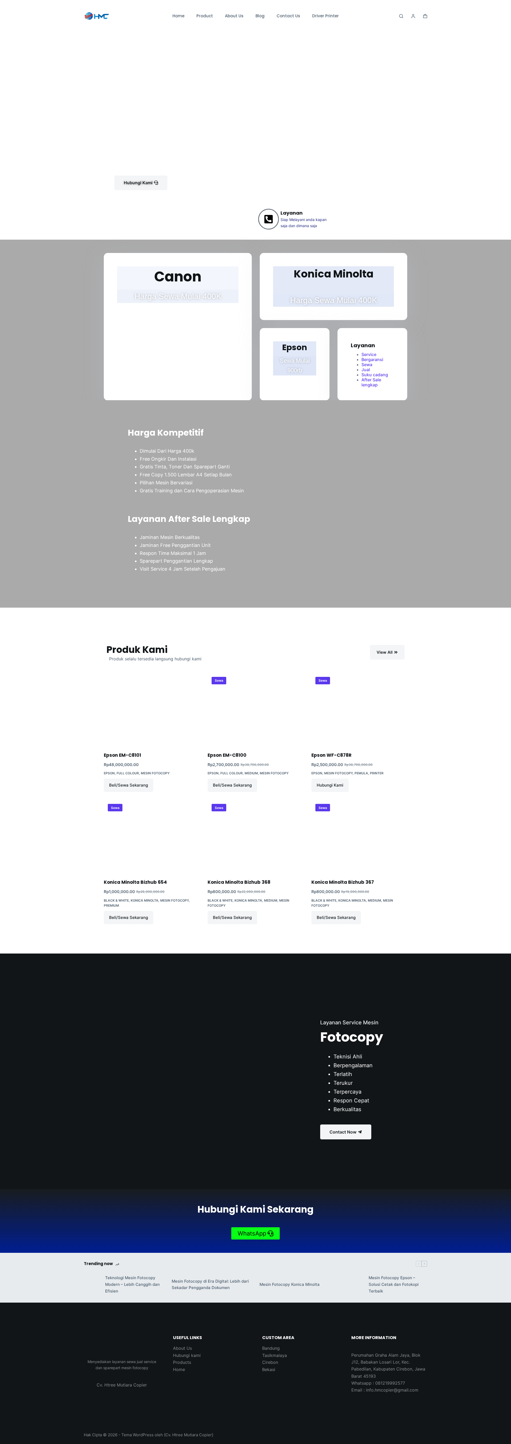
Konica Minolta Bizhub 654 (135, 882)
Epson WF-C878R (331, 755)
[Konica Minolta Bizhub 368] (255, 836)
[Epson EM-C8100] (255, 709)
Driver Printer (325, 16)
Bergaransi (372, 359)
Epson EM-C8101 (122, 755)
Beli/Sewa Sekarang (128, 785)
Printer (377, 773)
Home (178, 16)
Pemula (361, 773)
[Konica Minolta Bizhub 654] (152, 836)
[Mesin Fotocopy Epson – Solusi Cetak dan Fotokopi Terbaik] (355, 1284)
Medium (251, 773)
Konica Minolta (144, 900)
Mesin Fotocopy (155, 773)
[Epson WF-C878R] (359, 709)
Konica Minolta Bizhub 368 (239, 882)
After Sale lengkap (371, 382)
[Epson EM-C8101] (152, 709)
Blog (260, 16)
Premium (111, 905)
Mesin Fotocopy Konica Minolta (289, 1284)
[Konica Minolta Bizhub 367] (359, 836)
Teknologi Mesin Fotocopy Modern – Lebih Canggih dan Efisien (132, 1284)
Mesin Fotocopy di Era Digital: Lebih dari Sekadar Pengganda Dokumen (210, 1284)
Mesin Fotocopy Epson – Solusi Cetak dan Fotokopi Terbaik (394, 1284)
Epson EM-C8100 (227, 755)
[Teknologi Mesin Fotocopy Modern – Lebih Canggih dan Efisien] (92, 1284)
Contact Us (288, 16)
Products (182, 1362)
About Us (234, 16)
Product (204, 16)
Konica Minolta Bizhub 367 (342, 882)
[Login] (413, 16)
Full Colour (128, 773)
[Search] (401, 16)
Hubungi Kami (330, 785)
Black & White (116, 900)
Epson (109, 773)
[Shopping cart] (425, 16)
